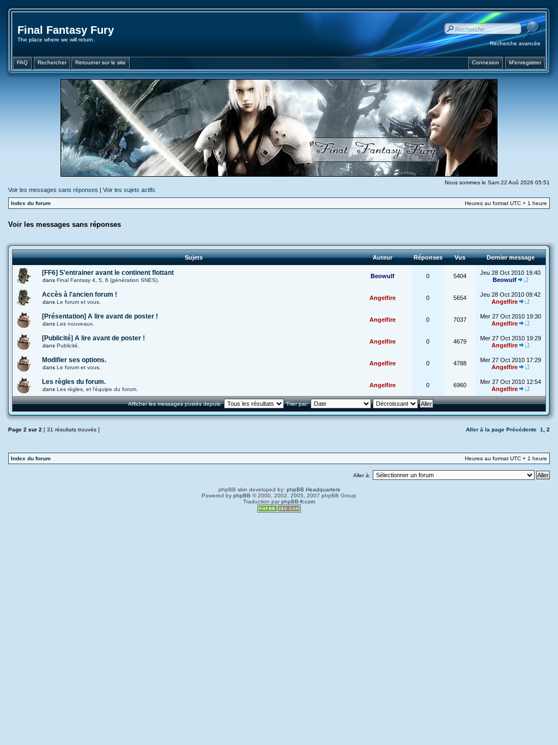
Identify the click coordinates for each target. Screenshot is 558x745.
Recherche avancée (515, 43)
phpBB (242, 495)
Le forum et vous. (79, 302)
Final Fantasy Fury (65, 30)
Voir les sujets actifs (129, 190)
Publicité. (68, 346)
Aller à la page (485, 429)
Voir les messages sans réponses (53, 190)
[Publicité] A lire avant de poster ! (93, 338)
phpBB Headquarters (313, 489)
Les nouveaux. (75, 324)
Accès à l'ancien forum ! (79, 294)
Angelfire (382, 298)
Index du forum (31, 203)
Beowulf (383, 276)
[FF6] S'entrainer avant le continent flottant (108, 273)
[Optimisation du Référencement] (279, 511)
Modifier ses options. (74, 360)
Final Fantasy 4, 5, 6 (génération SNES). (108, 280)
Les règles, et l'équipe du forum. (97, 389)
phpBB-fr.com (298, 501)
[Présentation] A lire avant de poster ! (100, 316)
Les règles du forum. (74, 382)
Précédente (521, 429)
